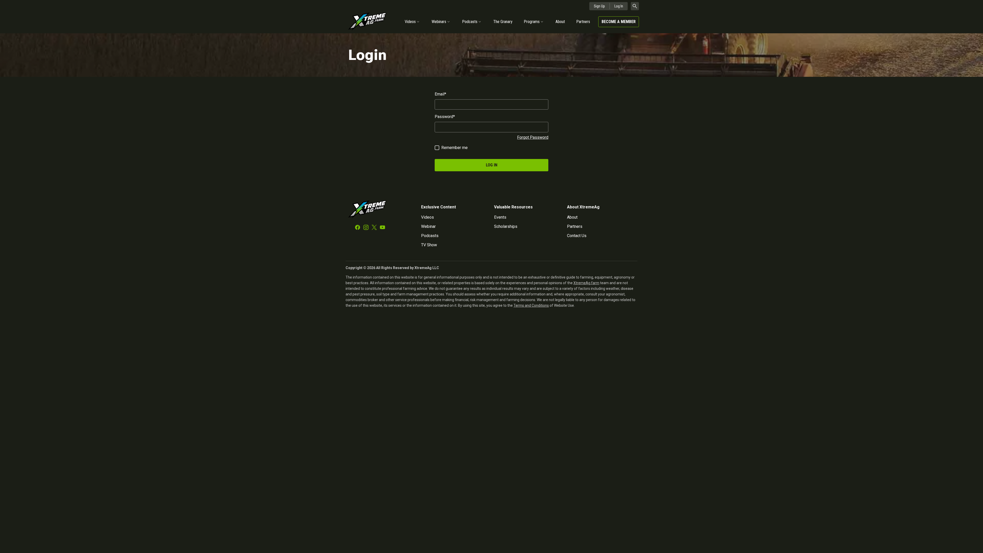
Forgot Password (532, 137)
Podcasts (469, 21)
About (560, 21)
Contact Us (576, 235)
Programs (532, 21)
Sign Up (599, 6)
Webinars (439, 21)
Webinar (428, 226)
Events (500, 217)
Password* (445, 116)
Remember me (454, 147)
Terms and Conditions (531, 305)
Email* (440, 94)
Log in (491, 165)
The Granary (502, 21)
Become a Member (619, 21)
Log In (618, 6)
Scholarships (505, 226)
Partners (583, 21)
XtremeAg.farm (586, 283)
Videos (410, 21)
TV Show (429, 244)
